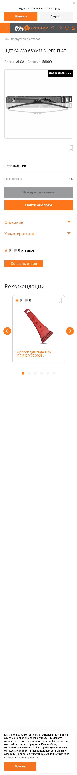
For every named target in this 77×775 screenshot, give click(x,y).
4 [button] (41, 373)
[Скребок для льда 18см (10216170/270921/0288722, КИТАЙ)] (38, 327)
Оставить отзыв (24, 264)
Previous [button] (7, 331)
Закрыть (56, 16)
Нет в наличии (15, 166)
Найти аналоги (38, 205)
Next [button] (70, 331)
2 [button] (29, 373)
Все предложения (38, 192)
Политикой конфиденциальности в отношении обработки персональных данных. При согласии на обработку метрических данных (35, 751)
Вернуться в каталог (25, 39)
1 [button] (23, 373)
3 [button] (35, 373)
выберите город (38, 28)
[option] (39, 329)
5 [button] (47, 373)
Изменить (21, 16)
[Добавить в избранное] (71, 148)
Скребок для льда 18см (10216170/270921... (33, 354)
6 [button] (54, 373)
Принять (20, 766)
